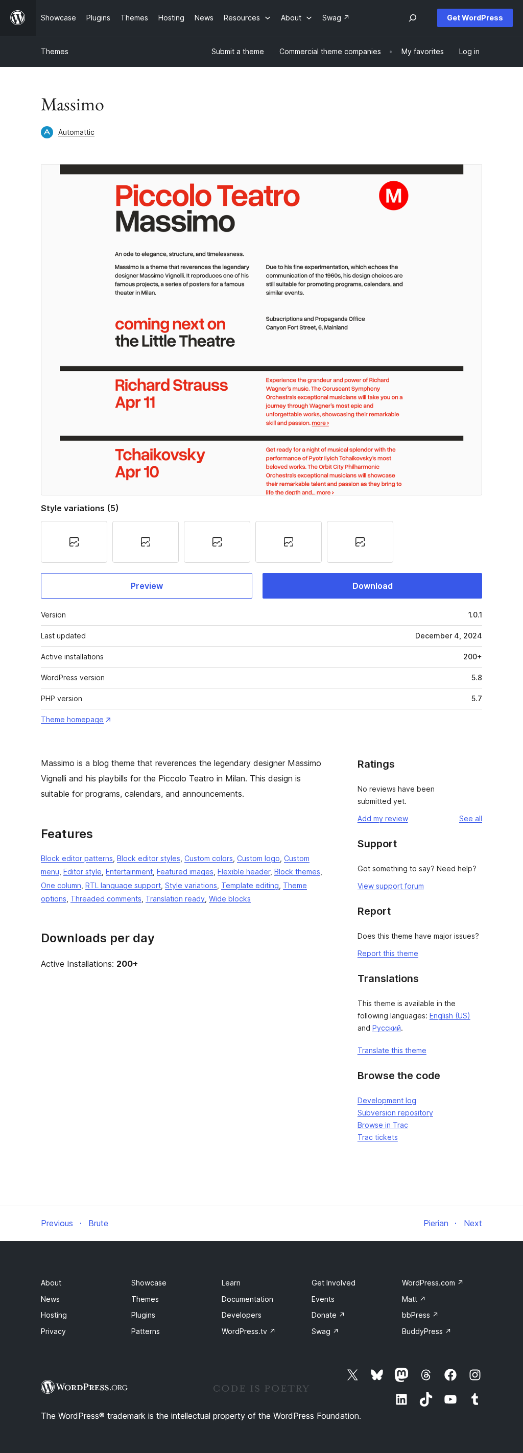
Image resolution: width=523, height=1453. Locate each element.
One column (61, 885)
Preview (147, 586)
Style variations (191, 885)
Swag (325, 1331)
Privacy (53, 1331)
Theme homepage (72, 719)
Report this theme (388, 953)
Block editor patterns (77, 858)
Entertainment (129, 871)
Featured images (185, 871)
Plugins (143, 1315)
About (51, 1282)
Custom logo (258, 858)
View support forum (391, 886)
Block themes (297, 871)
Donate (328, 1315)
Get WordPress (475, 17)
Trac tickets (378, 1137)
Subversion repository (395, 1112)
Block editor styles (148, 858)
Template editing (250, 885)
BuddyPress (426, 1331)
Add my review (383, 818)
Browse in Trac (383, 1125)
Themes (54, 51)
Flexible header (244, 871)
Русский (386, 1027)
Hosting (54, 1315)
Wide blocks (230, 898)
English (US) (450, 1015)
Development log (387, 1100)
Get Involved (333, 1282)
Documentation (247, 1299)
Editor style (82, 871)
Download (372, 586)
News (50, 1299)
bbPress (420, 1315)
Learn (231, 1282)
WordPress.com (433, 1282)
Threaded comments (105, 898)
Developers (242, 1315)
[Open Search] (412, 18)
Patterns (145, 1331)
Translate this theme (392, 1050)
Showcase (149, 1282)
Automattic (76, 132)
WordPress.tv (249, 1331)
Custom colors (208, 858)
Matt (414, 1299)
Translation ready (175, 898)
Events (323, 1299)
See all (470, 818)
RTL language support (123, 885)
